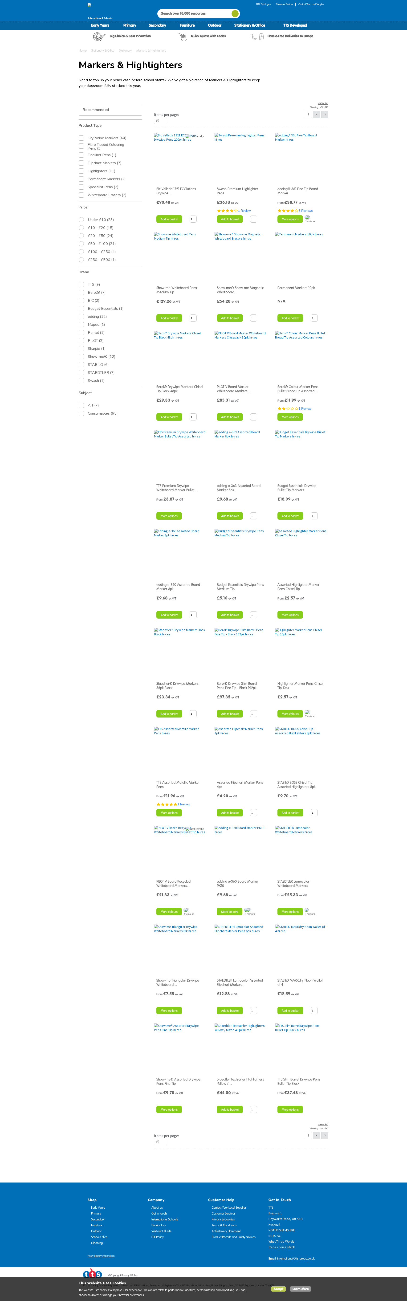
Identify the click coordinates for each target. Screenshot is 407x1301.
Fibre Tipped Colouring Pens (106, 146)
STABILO (98, 364)
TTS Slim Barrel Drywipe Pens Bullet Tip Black (298, 1081)
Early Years (100, 25)
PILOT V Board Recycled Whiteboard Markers (173, 883)
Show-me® (101, 356)
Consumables (103, 413)
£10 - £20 (101, 227)
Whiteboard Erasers (107, 195)
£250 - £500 (102, 259)
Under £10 (101, 219)
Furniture (187, 25)
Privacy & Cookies (223, 1219)
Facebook (293, 1276)
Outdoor (214, 25)
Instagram (320, 1276)
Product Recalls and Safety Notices (234, 1237)
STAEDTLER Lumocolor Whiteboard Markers (293, 883)
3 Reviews (306, 210)
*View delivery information (101, 1255)
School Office (99, 1237)
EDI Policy (157, 1237)
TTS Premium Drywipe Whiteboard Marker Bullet (177, 488)
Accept (278, 1289)
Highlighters (101, 171)
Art (93, 405)
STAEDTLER (101, 372)
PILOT (96, 340)
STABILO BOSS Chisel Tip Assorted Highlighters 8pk (296, 784)
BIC (93, 300)
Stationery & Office (249, 25)
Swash (96, 380)
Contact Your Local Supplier (311, 4)
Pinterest (311, 1276)
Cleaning (97, 1243)
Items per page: (166, 114)
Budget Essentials (106, 308)
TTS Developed (295, 25)
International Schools (164, 1219)
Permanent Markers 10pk (296, 288)
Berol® (97, 292)
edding (97, 316)
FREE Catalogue (263, 4)
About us (157, 1208)
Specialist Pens (103, 187)
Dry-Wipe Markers (107, 138)
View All (323, 103)
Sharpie (97, 348)
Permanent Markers (107, 179)
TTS (94, 284)
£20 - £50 (101, 235)
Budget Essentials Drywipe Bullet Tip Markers (296, 488)
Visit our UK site (161, 1231)
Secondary (157, 25)
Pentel (96, 332)
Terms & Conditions (224, 1225)
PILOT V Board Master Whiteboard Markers (234, 389)
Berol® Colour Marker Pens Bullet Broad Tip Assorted (297, 389)
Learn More (301, 1289)
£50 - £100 (102, 243)
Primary (129, 25)
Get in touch (159, 1213)
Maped (96, 324)
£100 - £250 (102, 251)
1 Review (244, 210)
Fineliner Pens (102, 155)
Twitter (302, 1276)
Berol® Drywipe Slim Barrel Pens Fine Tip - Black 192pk (237, 685)
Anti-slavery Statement (226, 1231)
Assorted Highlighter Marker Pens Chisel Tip (298, 587)
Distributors (158, 1225)
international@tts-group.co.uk (296, 1258)
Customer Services (284, 4)
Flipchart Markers (105, 163)
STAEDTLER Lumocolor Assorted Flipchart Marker (240, 982)
